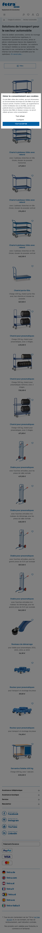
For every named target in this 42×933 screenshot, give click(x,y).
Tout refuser (20, 116)
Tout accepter (21, 124)
